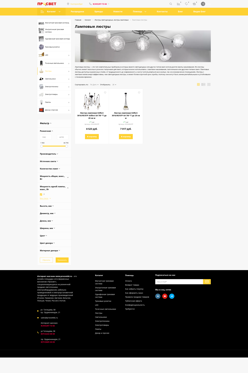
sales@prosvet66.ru (49, 317)
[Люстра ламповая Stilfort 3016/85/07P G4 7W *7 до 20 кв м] (126, 100)
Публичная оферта (133, 301)
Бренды (99, 11)
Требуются (130, 309)
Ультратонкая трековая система (54, 30)
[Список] (203, 85)
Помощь (137, 11)
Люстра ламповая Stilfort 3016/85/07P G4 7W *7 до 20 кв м (126, 115)
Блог (180, 11)
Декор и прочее (51, 110)
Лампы (48, 102)
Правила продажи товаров (137, 297)
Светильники (50, 79)
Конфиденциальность (135, 305)
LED (46, 55)
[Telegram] (171, 296)
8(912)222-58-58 (48, 334)
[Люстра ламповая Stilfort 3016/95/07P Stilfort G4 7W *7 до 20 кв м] (92, 100)
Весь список (44, 198)
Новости (117, 11)
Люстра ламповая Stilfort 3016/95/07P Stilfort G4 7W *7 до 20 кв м (92, 115)
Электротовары (51, 94)
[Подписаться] (207, 281)
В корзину (92, 136)
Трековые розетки (52, 47)
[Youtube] (164, 296)
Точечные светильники (54, 63)
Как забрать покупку (134, 289)
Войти (208, 4)
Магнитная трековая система (57, 23)
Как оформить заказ (134, 293)
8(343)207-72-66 (100, 4)
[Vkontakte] (157, 296)
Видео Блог (199, 11)
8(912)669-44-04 (48, 342)
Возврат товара (132, 285)
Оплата (128, 281)
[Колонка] (209, 85)
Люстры (48, 71)
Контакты (162, 11)
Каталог (51, 11)
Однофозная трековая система (57, 39)
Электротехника (51, 86)
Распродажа (77, 11)
